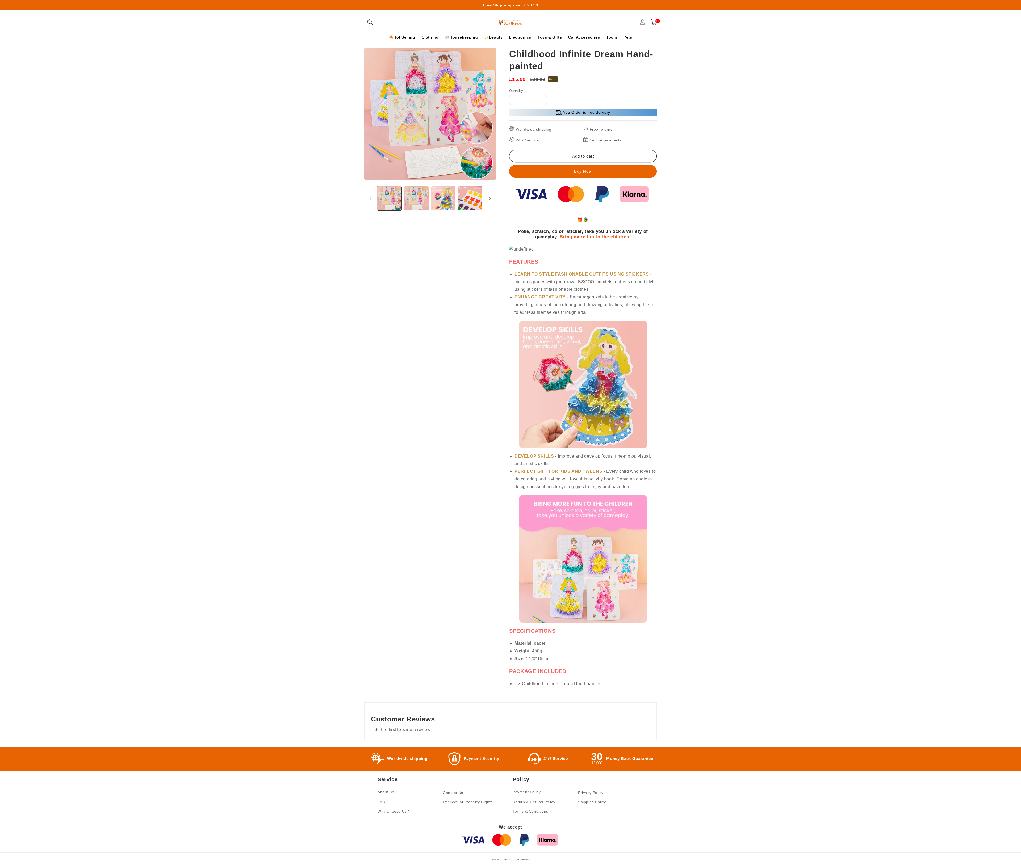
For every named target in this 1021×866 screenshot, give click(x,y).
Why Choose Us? (393, 811)
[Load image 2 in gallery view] (416, 198)
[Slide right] (490, 198)
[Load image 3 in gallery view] (443, 198)
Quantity (516, 91)
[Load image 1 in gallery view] (389, 198)
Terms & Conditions (530, 811)
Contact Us (453, 793)
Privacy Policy (590, 793)
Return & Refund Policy (534, 802)
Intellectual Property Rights (468, 802)
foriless (525, 859)
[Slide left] (370, 198)
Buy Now (583, 171)
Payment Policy (527, 792)
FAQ (382, 802)
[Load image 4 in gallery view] (470, 198)
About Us (386, 792)
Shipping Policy (592, 802)
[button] (370, 22)
